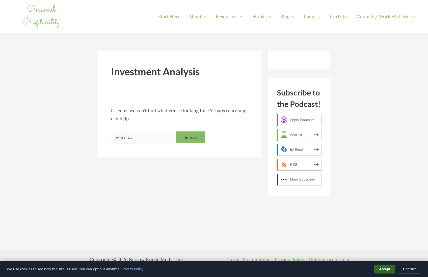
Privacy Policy (289, 259)
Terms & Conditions (249, 259)
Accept (384, 269)
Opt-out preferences (330, 259)
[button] (204, 17)
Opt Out (409, 269)
